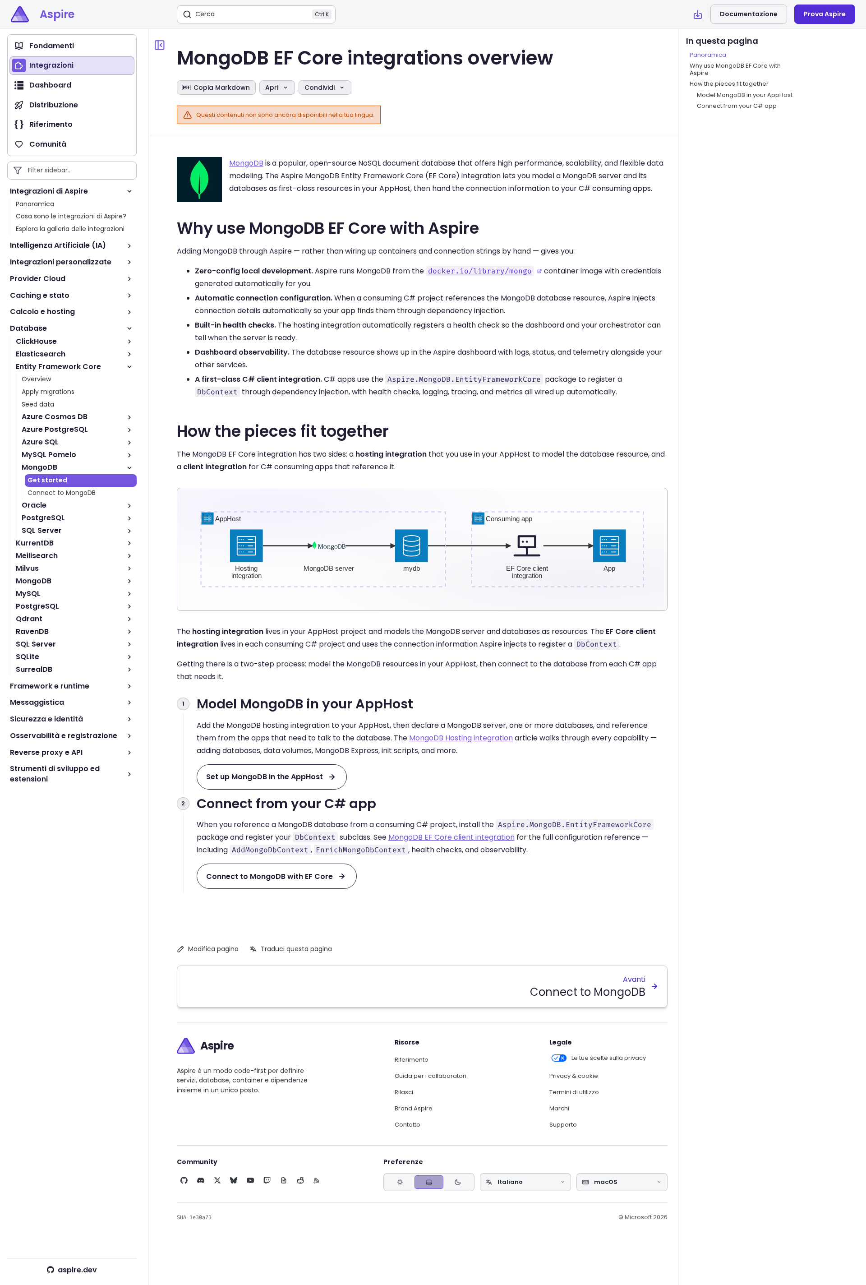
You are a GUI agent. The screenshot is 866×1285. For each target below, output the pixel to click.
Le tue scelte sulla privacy (608, 1058)
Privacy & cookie (573, 1076)
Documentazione (749, 13)
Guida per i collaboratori (430, 1076)
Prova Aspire (825, 13)
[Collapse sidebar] (159, 45)
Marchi (559, 1109)
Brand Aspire (414, 1109)
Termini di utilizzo (574, 1092)
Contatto (407, 1125)
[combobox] (525, 1182)
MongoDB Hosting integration (461, 738)
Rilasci (404, 1092)
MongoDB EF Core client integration (451, 837)
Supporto (563, 1125)
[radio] (400, 1181)
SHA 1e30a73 (194, 1217)
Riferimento (411, 1060)
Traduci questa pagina (296, 948)
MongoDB (246, 163)
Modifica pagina (213, 948)
